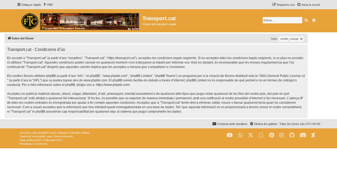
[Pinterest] (271, 135)
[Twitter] (251, 135)
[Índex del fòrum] (79, 20)
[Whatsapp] (240, 135)
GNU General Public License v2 (282, 76)
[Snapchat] (261, 135)
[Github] (292, 135)
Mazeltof (50, 140)
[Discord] (303, 135)
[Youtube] (229, 135)
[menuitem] (47, 5)
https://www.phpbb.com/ (113, 85)
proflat (30, 140)
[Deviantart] (313, 135)
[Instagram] (281, 135)
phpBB (42, 132)
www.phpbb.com (95, 80)
